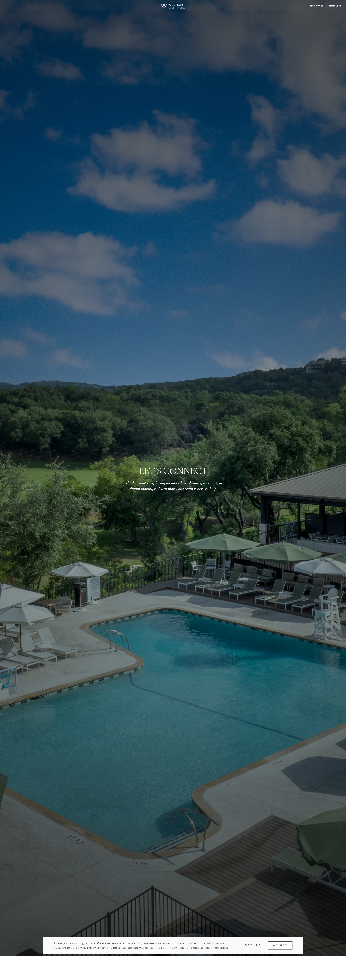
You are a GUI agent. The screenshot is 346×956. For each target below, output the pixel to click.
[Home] (173, 6)
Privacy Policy (132, 943)
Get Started (316, 6)
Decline (253, 945)
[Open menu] (5, 6)
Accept (280, 945)
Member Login (335, 6)
